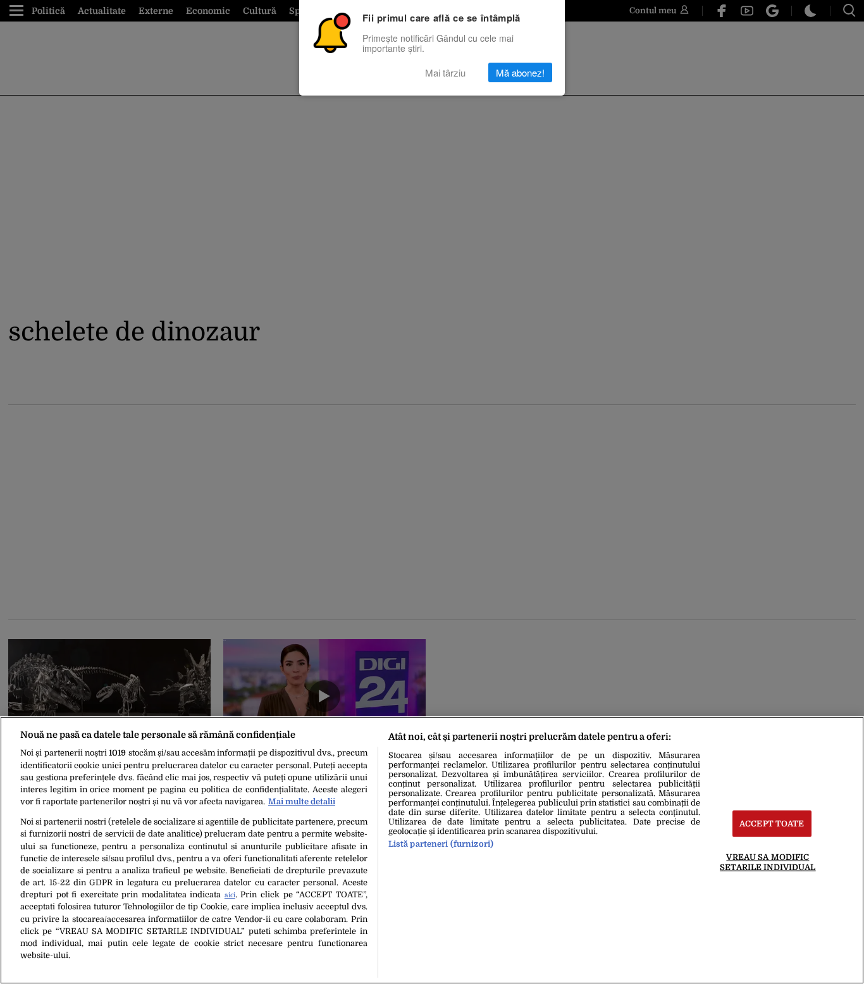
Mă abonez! (520, 72)
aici (230, 895)
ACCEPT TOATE (772, 823)
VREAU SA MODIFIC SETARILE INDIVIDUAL (767, 861)
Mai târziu (445, 72)
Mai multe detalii (301, 801)
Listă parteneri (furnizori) (440, 844)
